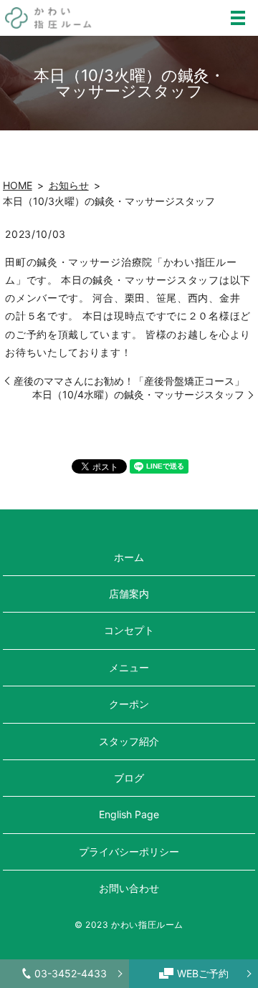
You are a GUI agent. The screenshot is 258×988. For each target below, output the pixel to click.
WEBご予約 (203, 973)
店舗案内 (129, 593)
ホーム (129, 557)
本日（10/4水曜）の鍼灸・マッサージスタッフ (138, 394)
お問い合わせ (129, 888)
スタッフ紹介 (129, 741)
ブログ (129, 778)
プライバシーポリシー (129, 851)
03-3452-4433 (70, 973)
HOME (17, 185)
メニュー (129, 667)
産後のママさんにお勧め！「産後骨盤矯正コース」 (129, 381)
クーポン (129, 704)
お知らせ (69, 185)
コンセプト (129, 630)
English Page (129, 814)
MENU (238, 18)
